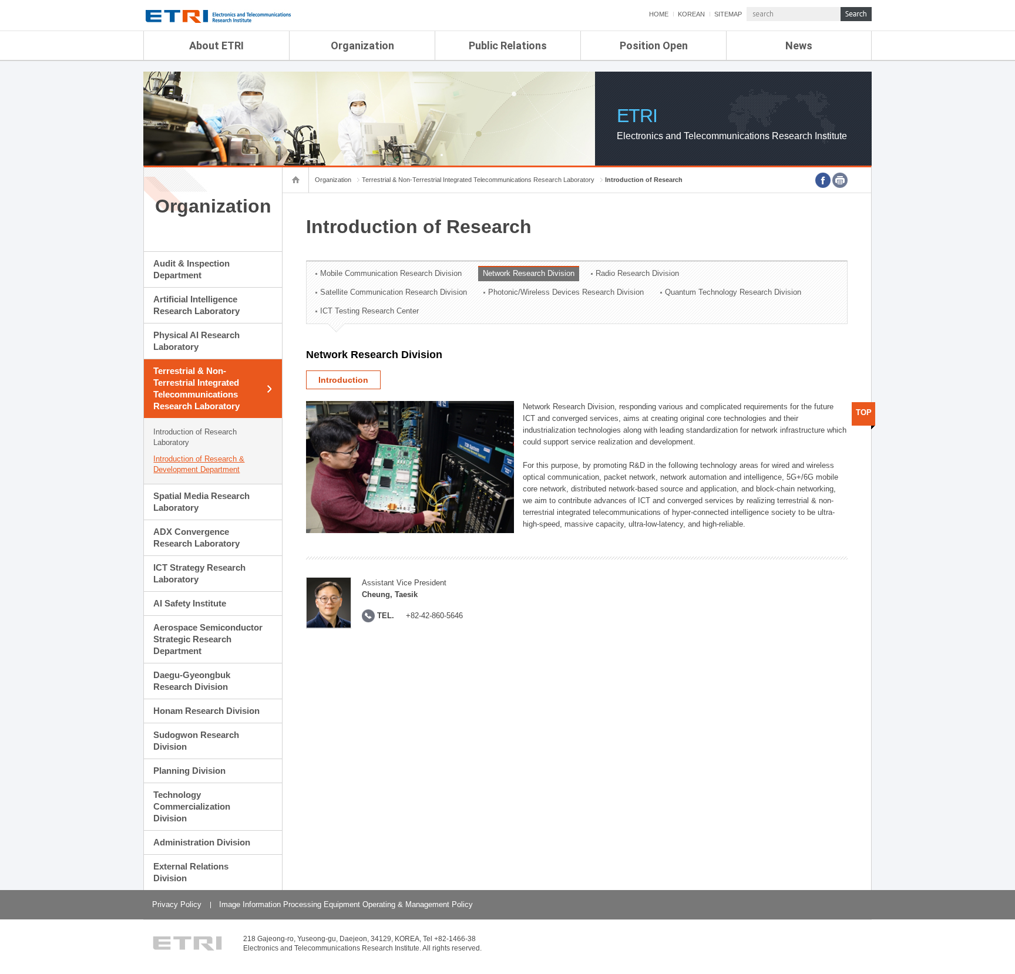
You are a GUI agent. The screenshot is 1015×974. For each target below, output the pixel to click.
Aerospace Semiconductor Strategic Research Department (208, 639)
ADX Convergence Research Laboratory (196, 537)
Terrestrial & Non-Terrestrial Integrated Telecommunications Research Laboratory (196, 388)
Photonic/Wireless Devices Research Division (566, 292)
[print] (840, 180)
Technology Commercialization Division (191, 806)
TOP (864, 412)
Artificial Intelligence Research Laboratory (196, 305)
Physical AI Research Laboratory (196, 341)
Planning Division (189, 771)
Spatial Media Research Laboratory (201, 502)
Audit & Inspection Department (191, 269)
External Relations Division (190, 872)
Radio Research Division (637, 273)
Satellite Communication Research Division (393, 292)
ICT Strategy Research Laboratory (199, 573)
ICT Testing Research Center (369, 310)
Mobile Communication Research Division (391, 273)
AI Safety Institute (189, 603)
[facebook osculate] (823, 180)
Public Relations (508, 45)
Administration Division (201, 842)
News (798, 45)
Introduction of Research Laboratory (195, 437)
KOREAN (691, 14)
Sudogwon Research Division (196, 740)
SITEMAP (728, 14)
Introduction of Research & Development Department (198, 464)
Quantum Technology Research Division (733, 292)
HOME (658, 14)
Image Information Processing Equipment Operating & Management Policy (346, 904)
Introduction (343, 380)
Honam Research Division (206, 711)
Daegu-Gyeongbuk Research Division (191, 681)
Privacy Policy (176, 904)
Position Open (654, 45)
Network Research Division (528, 273)
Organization (362, 45)
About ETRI (216, 45)
